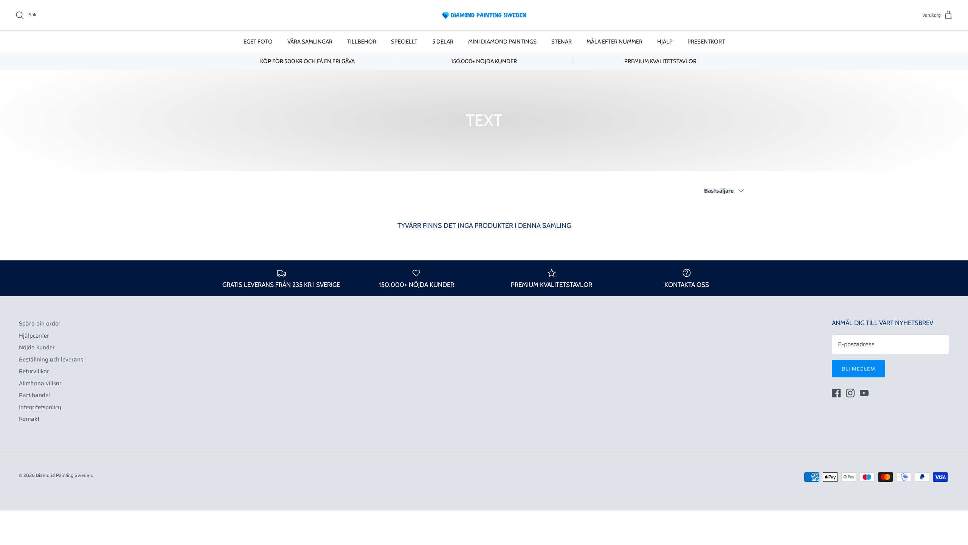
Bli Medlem (858, 369)
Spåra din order (39, 323)
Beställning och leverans (51, 359)
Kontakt (29, 419)
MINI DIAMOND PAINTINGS (502, 41)
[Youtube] (864, 393)
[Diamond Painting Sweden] (484, 15)
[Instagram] (850, 393)
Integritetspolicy (40, 407)
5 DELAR (442, 41)
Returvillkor (34, 371)
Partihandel (34, 395)
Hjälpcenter (34, 335)
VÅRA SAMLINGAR (309, 41)
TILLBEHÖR (361, 41)
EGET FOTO (258, 41)
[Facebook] (836, 393)
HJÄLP (665, 41)
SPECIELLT (404, 41)
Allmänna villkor (40, 383)
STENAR (561, 41)
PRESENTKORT (706, 41)
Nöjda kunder (37, 347)
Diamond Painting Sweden (64, 475)
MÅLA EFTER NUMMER (614, 41)
